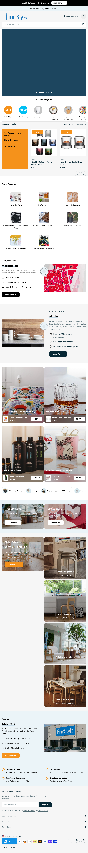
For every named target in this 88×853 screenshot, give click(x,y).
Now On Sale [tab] (81, 124)
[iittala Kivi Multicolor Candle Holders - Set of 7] (44, 142)
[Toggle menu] (3, 16)
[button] (39, 92)
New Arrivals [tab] (68, 124)
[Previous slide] (36, 92)
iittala (33, 159)
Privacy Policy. (43, 811)
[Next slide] (51, 92)
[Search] (83, 24)
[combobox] (44, 24)
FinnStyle (11, 847)
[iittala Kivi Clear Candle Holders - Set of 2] (73, 142)
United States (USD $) (13, 836)
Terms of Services (29, 811)
